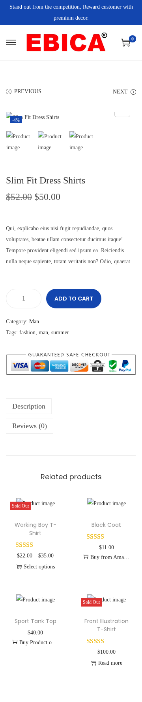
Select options (39, 567)
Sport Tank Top (35, 621)
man (43, 332)
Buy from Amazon (110, 557)
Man (34, 321)
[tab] (71, 406)
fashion (27, 332)
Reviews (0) (29, 426)
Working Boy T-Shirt (35, 529)
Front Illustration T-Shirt (106, 625)
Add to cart (73, 298)
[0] (125, 42)
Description (28, 406)
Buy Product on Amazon (39, 642)
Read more (110, 663)
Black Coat (106, 525)
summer (60, 332)
